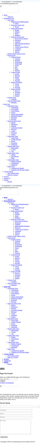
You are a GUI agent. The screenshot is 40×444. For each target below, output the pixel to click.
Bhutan (17, 30)
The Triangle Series (13, 173)
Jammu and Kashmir (17, 114)
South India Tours (12, 136)
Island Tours (11, 166)
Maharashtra (14, 148)
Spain (16, 69)
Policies (6, 180)
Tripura (13, 134)
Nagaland (14, 133)
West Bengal (15, 156)
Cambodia (18, 48)
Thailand (17, 42)
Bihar (12, 158)
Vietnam (17, 50)
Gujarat (13, 149)
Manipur (13, 126)
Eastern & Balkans (16, 82)
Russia (17, 27)
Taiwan (17, 52)
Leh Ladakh (14, 109)
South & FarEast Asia (17, 37)
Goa (12, 151)
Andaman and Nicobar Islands (20, 170)
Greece (17, 84)
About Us (10, 16)
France (17, 65)
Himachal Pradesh (16, 116)
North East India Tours (14, 121)
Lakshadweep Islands (17, 168)
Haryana (13, 119)
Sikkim (13, 123)
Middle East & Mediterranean (20, 22)
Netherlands (18, 64)
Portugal (17, 70)
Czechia (17, 79)
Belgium (17, 60)
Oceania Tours (11, 97)
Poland (17, 77)
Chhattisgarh (15, 163)
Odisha (13, 154)
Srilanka (17, 32)
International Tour (9, 18)
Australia (13, 99)
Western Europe (16, 57)
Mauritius (14, 102)
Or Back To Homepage (7, 383)
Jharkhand (14, 165)
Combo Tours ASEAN (21, 47)
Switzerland (18, 62)
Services (6, 176)
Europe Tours (11, 55)
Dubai (17, 23)
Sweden (17, 94)
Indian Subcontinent (17, 28)
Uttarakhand (14, 107)
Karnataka (14, 143)
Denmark (17, 92)
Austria (17, 74)
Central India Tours (13, 160)
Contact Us (7, 178)
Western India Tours (13, 146)
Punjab (13, 112)
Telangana (14, 144)
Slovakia (17, 80)
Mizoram (13, 129)
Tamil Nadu (14, 138)
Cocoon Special (8, 171)
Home (5, 15)
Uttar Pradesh (15, 111)
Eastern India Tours (13, 153)
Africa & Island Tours (13, 101)
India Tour (7, 104)
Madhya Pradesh (16, 161)
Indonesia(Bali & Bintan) (22, 43)
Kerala (13, 141)
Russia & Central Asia (17, 25)
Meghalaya (14, 124)
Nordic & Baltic (16, 89)
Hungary (17, 75)
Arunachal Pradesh (16, 128)
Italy (16, 67)
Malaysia (17, 45)
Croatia (17, 85)
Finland (17, 96)
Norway (17, 91)
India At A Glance (12, 175)
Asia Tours (10, 20)
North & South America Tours (16, 54)
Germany (17, 59)
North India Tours (12, 106)
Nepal (16, 33)
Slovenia (17, 87)
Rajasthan (14, 117)
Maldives (17, 35)
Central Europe (15, 72)
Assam (13, 131)
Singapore (18, 40)
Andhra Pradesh (16, 139)
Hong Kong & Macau (21, 38)
